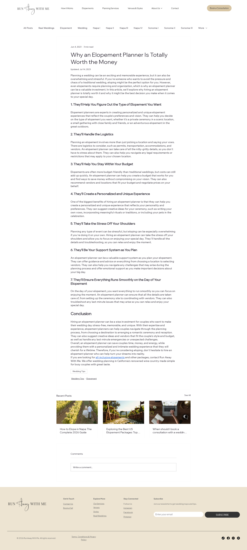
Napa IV (138, 27)
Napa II (110, 27)
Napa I (96, 27)
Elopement (66, 27)
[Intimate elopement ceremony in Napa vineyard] (77, 412)
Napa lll (124, 27)
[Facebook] (228, 538)
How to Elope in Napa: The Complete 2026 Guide (76, 430)
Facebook (128, 512)
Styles (96, 511)
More (201, 27)
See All (187, 395)
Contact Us (68, 504)
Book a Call (68, 508)
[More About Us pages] (161, 8)
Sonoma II (169, 27)
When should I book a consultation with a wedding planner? (169, 430)
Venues (96, 507)
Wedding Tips (78, 371)
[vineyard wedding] (123, 412)
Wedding (82, 27)
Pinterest (127, 517)
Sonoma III (187, 27)
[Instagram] (233, 538)
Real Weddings (46, 27)
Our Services (98, 503)
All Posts (28, 27)
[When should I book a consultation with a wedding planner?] (170, 412)
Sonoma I (153, 27)
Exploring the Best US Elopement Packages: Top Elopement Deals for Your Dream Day (122, 430)
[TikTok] (223, 538)
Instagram (128, 508)
